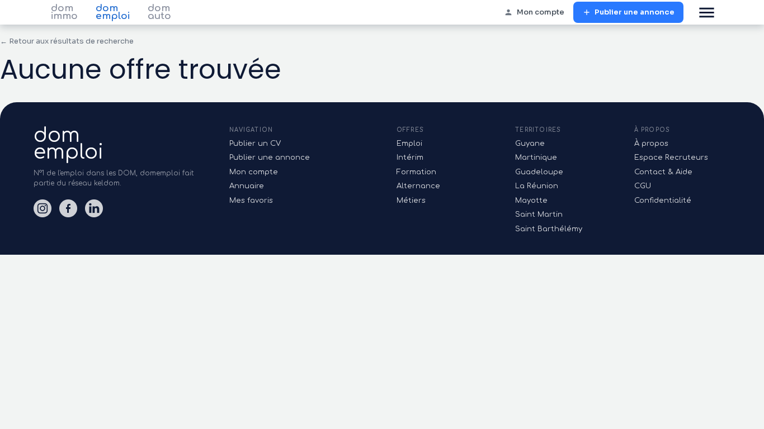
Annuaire (246, 186)
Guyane (530, 143)
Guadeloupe (539, 172)
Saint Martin (539, 214)
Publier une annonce (635, 12)
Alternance (418, 186)
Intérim (410, 157)
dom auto (159, 12)
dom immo (64, 12)
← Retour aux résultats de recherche (67, 41)
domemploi (68, 143)
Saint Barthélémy (548, 229)
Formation (416, 172)
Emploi (409, 143)
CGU (642, 186)
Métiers (411, 200)
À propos (651, 143)
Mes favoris (251, 200)
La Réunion (536, 186)
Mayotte (531, 200)
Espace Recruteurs (671, 157)
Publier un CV (255, 143)
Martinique (536, 157)
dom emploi (113, 12)
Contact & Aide (663, 172)
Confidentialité (662, 200)
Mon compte (540, 12)
